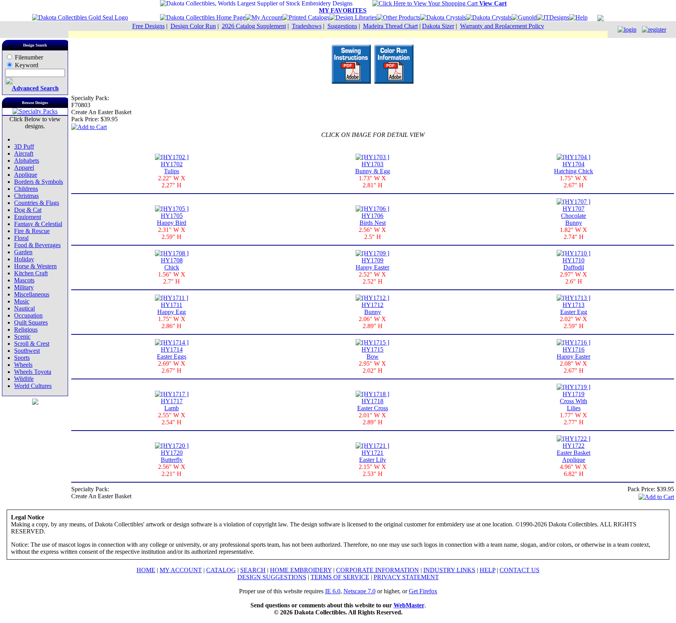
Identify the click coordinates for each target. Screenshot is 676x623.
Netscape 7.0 (359, 591)
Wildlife (24, 378)
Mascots (24, 280)
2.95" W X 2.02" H (372, 367)
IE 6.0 (332, 591)
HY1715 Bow (372, 353)
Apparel (24, 167)
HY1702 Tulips (172, 167)
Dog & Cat (27, 209)
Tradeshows (307, 26)
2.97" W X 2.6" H (573, 278)
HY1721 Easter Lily (372, 456)
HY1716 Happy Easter (573, 353)
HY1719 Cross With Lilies (573, 401)
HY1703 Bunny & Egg (372, 167)
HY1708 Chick (172, 264)
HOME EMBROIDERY (301, 570)
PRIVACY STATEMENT (406, 577)
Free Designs (148, 26)
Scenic (22, 336)
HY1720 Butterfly (172, 456)
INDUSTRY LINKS (449, 570)
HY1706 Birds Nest (373, 219)
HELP (487, 570)
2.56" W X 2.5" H (372, 233)
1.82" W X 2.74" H (573, 233)
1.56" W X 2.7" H (171, 278)
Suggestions (342, 26)
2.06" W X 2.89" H (372, 322)
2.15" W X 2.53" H (372, 470)
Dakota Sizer (438, 26)
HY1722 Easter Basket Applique (573, 452)
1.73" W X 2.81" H (372, 182)
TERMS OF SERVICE (340, 577)
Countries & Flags (36, 202)
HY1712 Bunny (372, 308)
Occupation (28, 315)
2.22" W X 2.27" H (171, 182)
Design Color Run (193, 26)
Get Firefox (423, 591)
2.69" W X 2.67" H (171, 367)
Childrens (26, 188)
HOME (146, 570)
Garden (23, 252)
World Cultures (33, 385)
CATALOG (221, 570)
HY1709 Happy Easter (372, 264)
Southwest (27, 350)
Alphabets (26, 160)
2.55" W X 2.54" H (171, 419)
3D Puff (24, 146)
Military (24, 287)
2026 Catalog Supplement (254, 26)
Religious (26, 329)
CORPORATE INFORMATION (377, 570)
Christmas (26, 195)
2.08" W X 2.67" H (573, 367)
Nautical (24, 308)
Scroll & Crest (31, 343)
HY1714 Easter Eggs (171, 353)
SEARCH (253, 570)
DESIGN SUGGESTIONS (271, 577)
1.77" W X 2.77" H (573, 419)
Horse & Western (35, 266)
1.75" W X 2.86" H (171, 322)
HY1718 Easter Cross (372, 404)
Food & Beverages (37, 245)
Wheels (23, 364)
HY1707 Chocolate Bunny (573, 215)
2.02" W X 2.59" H (573, 322)
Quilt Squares (31, 322)
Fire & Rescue (32, 231)
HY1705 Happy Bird (171, 219)
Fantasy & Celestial (38, 224)
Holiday (24, 259)
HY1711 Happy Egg (171, 308)
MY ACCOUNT (181, 570)
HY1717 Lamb (172, 404)
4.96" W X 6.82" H (573, 470)
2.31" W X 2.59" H (171, 233)
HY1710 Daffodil (573, 264)
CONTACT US (519, 570)
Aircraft (23, 153)
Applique (25, 174)
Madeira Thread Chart (390, 26)
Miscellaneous (31, 294)
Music (21, 301)
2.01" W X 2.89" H (372, 419)
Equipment (27, 217)
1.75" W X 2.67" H (573, 182)
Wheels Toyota (32, 371)
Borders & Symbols (38, 181)
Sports (22, 357)
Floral (21, 238)
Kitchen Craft (31, 273)
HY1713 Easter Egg (573, 308)
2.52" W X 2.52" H (372, 278)
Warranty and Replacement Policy (502, 26)
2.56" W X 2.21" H (171, 470)
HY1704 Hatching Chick (573, 167)
